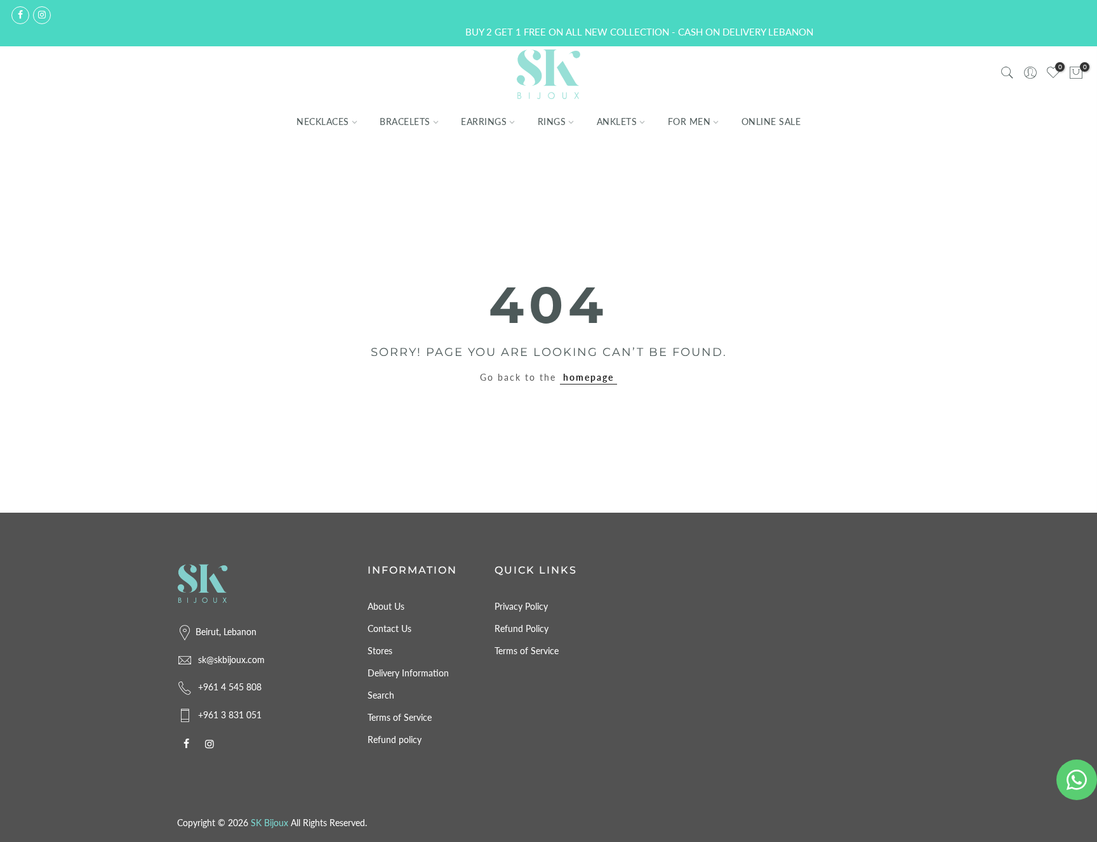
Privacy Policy (521, 606)
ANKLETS (617, 122)
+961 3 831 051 (230, 714)
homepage (588, 377)
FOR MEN (689, 122)
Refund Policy (521, 628)
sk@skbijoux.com (231, 659)
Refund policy (395, 739)
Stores (380, 650)
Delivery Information (408, 673)
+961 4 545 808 (230, 686)
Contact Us (389, 628)
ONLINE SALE (771, 122)
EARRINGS (484, 122)
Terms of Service (400, 717)
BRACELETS (405, 122)
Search (381, 695)
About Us (386, 606)
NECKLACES (322, 122)
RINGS (552, 122)
